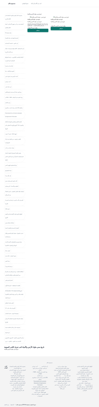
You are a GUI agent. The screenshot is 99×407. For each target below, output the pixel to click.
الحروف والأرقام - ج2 (9, 71)
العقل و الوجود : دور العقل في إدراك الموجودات (13, 141)
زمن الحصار (7, 102)
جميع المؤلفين (25, 3)
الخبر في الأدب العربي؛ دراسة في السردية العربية (14, 202)
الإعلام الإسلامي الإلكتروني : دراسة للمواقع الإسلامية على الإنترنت (14, 59)
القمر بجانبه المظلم (9, 303)
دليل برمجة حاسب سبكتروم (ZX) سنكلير (14, 107)
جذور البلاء (7, 208)
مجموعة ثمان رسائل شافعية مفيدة (12, 327)
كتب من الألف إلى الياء (36, 3)
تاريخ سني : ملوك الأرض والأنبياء (33, 19)
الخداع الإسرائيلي (9, 280)
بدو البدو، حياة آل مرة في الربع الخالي (13, 92)
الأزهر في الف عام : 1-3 (10, 308)
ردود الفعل (6, 404)
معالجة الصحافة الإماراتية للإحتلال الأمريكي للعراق (14, 320)
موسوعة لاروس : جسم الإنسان (11, 313)
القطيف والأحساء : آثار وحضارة (11, 186)
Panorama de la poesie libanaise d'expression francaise (13, 114)
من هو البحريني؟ (8, 266)
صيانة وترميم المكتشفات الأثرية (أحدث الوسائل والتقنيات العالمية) (13, 243)
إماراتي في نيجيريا (9, 66)
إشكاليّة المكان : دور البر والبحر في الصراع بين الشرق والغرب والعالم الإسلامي (14, 273)
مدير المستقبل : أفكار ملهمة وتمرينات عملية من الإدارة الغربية (14, 50)
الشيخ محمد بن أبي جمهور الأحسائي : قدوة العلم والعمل (14, 25)
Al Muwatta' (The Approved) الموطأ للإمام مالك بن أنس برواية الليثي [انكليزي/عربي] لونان (14, 294)
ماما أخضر (7, 261)
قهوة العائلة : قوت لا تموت (10, 134)
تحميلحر (38, 30)
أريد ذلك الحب (8, 86)
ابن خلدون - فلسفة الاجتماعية (11, 43)
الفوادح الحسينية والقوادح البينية (12, 228)
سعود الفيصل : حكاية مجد (10, 256)
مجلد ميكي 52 (8, 32)
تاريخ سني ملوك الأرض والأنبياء (57, 19)
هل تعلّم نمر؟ (8, 175)
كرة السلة (7, 332)
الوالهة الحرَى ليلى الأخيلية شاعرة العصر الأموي (13, 215)
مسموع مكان (50, 362)
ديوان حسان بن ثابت (9, 147)
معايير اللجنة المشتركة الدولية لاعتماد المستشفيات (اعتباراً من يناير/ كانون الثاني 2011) (14, 156)
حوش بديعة (7, 250)
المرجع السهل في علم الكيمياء (11, 38)
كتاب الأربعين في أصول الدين (11, 76)
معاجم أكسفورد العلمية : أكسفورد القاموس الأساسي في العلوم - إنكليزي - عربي (14, 339)
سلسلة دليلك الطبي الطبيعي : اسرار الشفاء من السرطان (14, 193)
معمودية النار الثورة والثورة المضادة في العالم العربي (13, 17)
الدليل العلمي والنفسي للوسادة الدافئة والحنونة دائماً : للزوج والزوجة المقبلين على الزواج (14, 125)
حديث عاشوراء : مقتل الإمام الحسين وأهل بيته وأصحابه (14, 235)
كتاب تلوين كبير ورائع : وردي (11, 181)
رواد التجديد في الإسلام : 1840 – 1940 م (14, 97)
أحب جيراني (7, 81)
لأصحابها (12, 404)
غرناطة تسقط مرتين (9, 222)
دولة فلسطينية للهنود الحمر (11, 165)
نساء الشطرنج (8, 170)
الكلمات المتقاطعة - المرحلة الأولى (12, 285)
